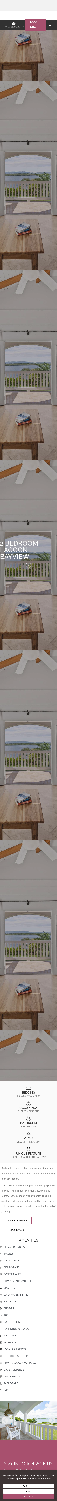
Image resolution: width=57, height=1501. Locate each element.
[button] (4, 1420)
